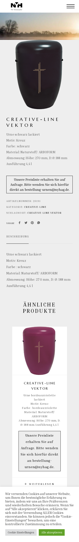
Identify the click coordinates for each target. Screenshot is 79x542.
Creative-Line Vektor (44, 212)
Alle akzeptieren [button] (51, 532)
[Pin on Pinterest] (32, 223)
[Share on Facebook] (19, 223)
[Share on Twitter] (26, 223)
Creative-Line (35, 206)
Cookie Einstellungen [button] (21, 532)
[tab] (17, 239)
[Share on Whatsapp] (38, 223)
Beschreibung (17, 236)
